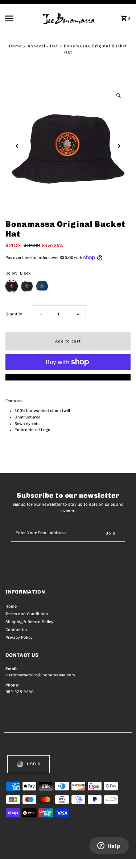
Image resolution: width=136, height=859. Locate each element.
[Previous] (17, 146)
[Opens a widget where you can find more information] (109, 846)
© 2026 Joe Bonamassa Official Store (44, 845)
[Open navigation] (20, 18)
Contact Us (16, 630)
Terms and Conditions (26, 614)
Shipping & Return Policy (29, 622)
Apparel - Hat (43, 46)
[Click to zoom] (119, 95)
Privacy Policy (19, 637)
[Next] (119, 146)
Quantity (13, 314)
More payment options (68, 377)
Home (15, 46)
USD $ (33, 764)
